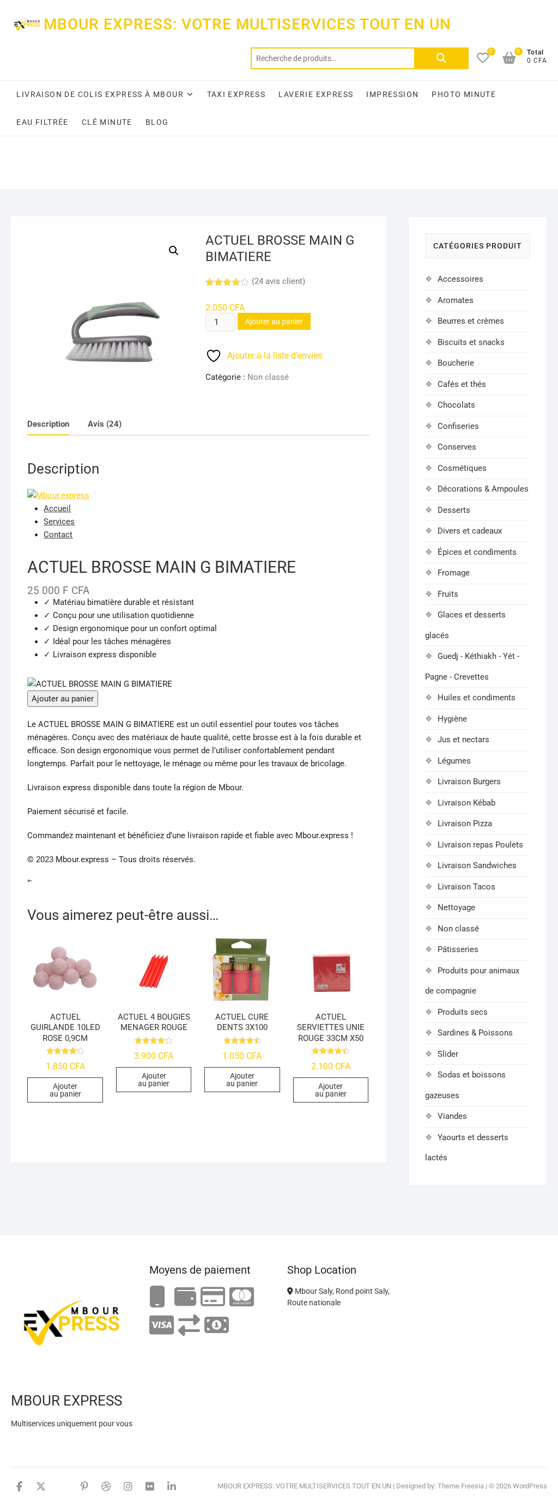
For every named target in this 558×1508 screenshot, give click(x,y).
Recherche (441, 58)
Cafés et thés (462, 384)
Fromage (454, 573)
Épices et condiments (477, 552)
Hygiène (452, 719)
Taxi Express (236, 94)
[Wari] (189, 1326)
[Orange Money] (157, 1297)
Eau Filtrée (42, 122)
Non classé (268, 377)
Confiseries (458, 426)
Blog (157, 122)
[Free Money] (185, 1297)
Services (59, 521)
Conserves (457, 447)
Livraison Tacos (466, 887)
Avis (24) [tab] (105, 424)
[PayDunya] (216, 1326)
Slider (448, 1054)
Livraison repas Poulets (480, 845)
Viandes (452, 1116)
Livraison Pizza (465, 823)
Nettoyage (456, 907)
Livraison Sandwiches (477, 865)
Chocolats (456, 405)
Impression (392, 94)
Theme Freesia (461, 1486)
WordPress (530, 1486)
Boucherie (456, 363)
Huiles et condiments (476, 697)
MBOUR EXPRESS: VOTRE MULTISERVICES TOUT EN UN (247, 24)
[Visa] (161, 1326)
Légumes (454, 761)
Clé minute (107, 122)
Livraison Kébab (466, 803)
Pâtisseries (458, 949)
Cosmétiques (462, 468)
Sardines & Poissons (475, 1033)
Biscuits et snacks (471, 342)
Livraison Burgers (469, 781)
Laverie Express (315, 94)
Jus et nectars (463, 739)
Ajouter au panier (274, 321)
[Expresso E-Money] (213, 1297)
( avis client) (278, 281)
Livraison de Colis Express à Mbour (100, 94)
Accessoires (460, 279)
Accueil (57, 508)
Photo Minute (464, 94)
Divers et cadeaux (470, 531)
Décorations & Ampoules (483, 489)
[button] (174, 251)
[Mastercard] (241, 1297)
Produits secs (463, 1012)
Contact (58, 535)
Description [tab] (48, 424)
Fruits (448, 594)
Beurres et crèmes (471, 321)
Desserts (454, 510)
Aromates (456, 300)
